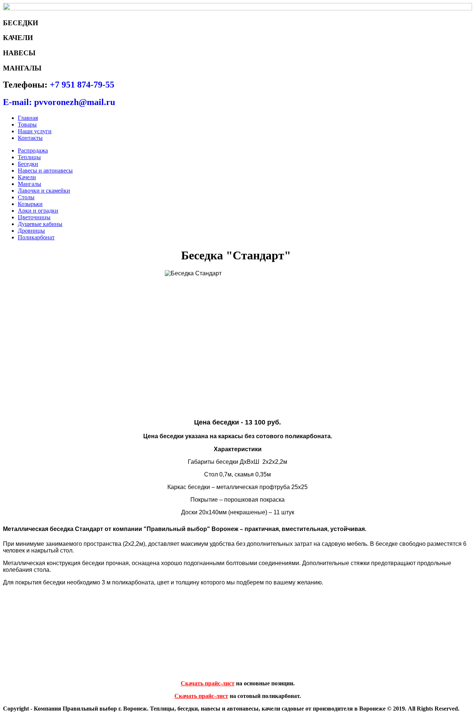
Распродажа (33, 150)
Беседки (28, 164)
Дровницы (31, 230)
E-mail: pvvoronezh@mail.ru (59, 102)
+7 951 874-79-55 (82, 84)
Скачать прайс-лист (208, 683)
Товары (27, 124)
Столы (26, 197)
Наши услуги (35, 131)
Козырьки (30, 204)
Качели (27, 177)
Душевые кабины (40, 224)
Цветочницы (34, 217)
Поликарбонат (36, 237)
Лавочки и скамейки (44, 190)
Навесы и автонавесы (45, 170)
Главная (28, 118)
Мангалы (29, 184)
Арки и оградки (38, 210)
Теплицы (29, 157)
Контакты (30, 138)
